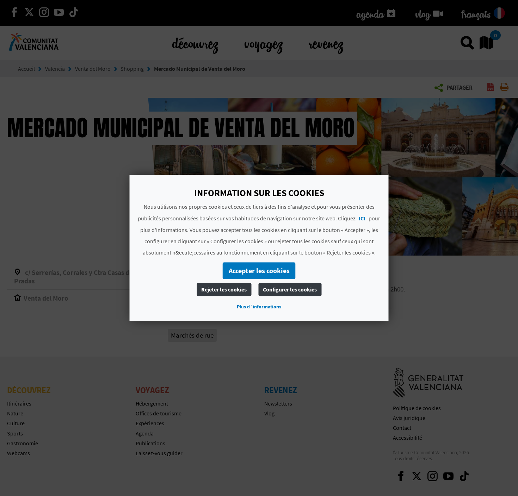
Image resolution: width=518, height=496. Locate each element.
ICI (362, 218)
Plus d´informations (259, 306)
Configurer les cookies (290, 289)
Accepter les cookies (259, 270)
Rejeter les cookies (224, 289)
